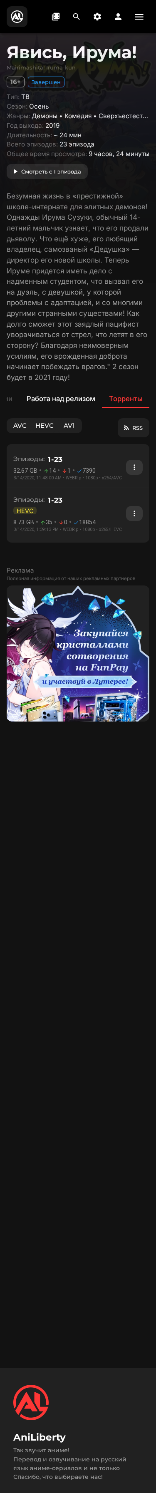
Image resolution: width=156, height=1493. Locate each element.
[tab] (60, 398)
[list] (78, 493)
